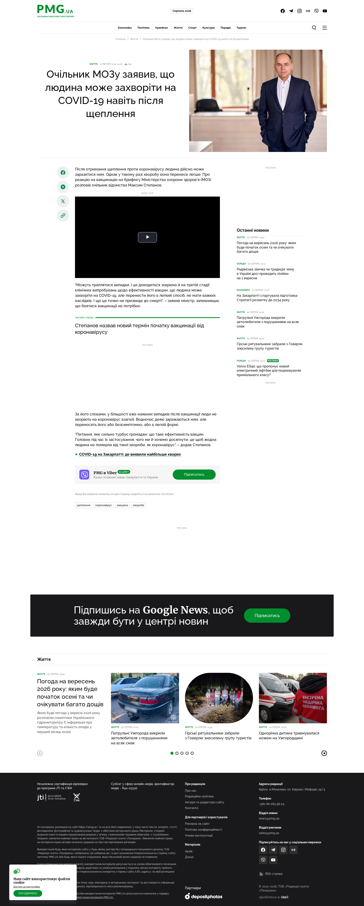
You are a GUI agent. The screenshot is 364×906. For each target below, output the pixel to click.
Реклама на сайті (197, 823)
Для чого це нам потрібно (26, 887)
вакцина (122, 505)
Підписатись (194, 474)
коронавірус (103, 505)
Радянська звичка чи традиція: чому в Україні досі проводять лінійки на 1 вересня (265, 273)
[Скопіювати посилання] (63, 215)
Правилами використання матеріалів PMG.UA (85, 897)
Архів (189, 851)
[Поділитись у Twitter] (63, 201)
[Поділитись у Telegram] (63, 187)
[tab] (171, 753)
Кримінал (161, 27)
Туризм (241, 27)
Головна (120, 39)
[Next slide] (324, 753)
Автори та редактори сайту (204, 802)
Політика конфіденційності (203, 829)
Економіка (125, 27)
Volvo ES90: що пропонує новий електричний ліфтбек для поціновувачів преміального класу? (269, 370)
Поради (226, 27)
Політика (143, 27)
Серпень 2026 (182, 10)
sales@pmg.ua (269, 833)
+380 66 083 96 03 (271, 804)
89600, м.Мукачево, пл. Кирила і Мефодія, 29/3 (292, 789)
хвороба (138, 505)
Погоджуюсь (28, 893)
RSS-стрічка (273, 873)
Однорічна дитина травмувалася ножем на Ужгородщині (289, 735)
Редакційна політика (199, 796)
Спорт (192, 27)
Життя (178, 27)
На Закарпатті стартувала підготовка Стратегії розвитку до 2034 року (267, 298)
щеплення (83, 505)
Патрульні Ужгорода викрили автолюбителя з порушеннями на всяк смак (268, 322)
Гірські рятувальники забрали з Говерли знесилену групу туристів (269, 346)
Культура (208, 27)
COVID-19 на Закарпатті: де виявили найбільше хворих (130, 454)
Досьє (189, 857)
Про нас (191, 790)
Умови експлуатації (199, 835)
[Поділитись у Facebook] (63, 172)
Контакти (191, 808)
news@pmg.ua (269, 818)
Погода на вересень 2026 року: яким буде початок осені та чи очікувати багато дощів (266, 247)
